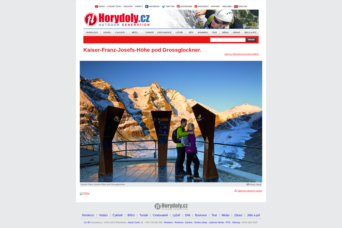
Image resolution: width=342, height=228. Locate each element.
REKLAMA (227, 6)
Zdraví (236, 32)
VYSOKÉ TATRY (114, 6)
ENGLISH (242, 6)
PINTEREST (203, 6)
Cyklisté (120, 32)
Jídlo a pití (250, 32)
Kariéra (188, 222)
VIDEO (101, 6)
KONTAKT (215, 6)
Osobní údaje (200, 222)
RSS (228, 222)
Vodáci (107, 32)
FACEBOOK (154, 6)
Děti (191, 32)
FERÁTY (139, 6)
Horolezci (92, 32)
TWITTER (169, 6)
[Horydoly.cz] (121, 19)
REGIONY (128, 6)
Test (214, 32)
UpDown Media (216, 222)
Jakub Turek (134, 222)
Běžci (135, 32)
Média (225, 32)
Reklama (179, 222)
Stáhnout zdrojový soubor (249, 191)
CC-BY (87, 222)
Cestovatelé (164, 32)
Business (203, 32)
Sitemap (236, 222)
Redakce (168, 222)
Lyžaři (179, 32)
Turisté (149, 32)
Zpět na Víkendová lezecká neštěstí (241, 54)
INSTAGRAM (186, 6)
